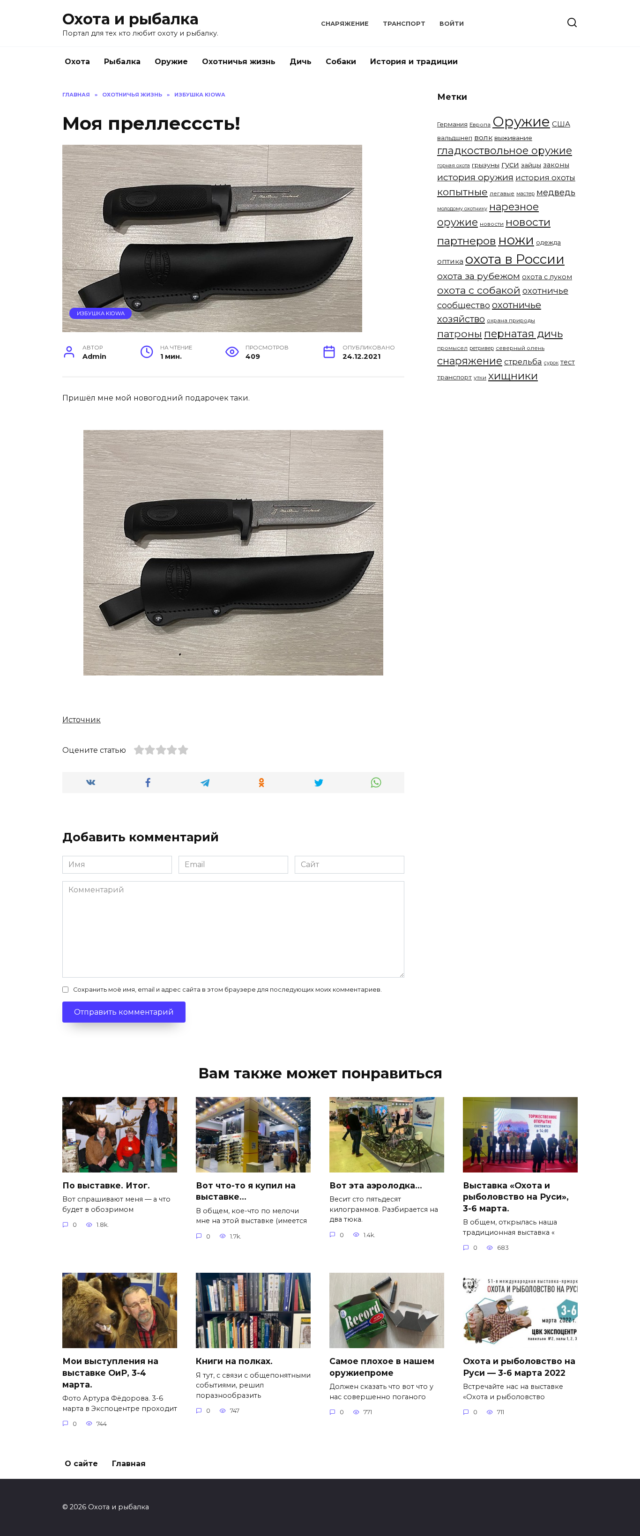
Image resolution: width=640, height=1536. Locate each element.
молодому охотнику (462, 209)
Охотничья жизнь (238, 61)
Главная (129, 1463)
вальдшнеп (454, 137)
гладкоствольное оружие (504, 150)
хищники (513, 375)
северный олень (520, 348)
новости (492, 224)
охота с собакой (479, 290)
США (561, 123)
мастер (525, 194)
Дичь (301, 61)
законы (556, 165)
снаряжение (469, 361)
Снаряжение (345, 23)
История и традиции (414, 61)
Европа (480, 124)
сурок (551, 363)
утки (480, 377)
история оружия (475, 177)
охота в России (515, 259)
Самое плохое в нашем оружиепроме (381, 1367)
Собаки (341, 61)
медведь (555, 192)
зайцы (531, 165)
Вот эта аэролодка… (375, 1185)
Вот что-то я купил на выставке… (246, 1191)
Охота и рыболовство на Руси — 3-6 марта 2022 (519, 1367)
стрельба (523, 361)
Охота (77, 61)
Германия (452, 124)
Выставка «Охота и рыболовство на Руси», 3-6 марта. (516, 1196)
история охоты (545, 177)
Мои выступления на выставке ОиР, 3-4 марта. (110, 1372)
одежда (548, 242)
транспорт (454, 377)
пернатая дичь (523, 333)
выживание (513, 137)
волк (483, 137)
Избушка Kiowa (101, 313)
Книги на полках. (234, 1361)
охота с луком (547, 277)
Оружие (171, 61)
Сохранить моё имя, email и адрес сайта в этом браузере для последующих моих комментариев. (227, 989)
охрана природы (511, 320)
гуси (510, 164)
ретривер (481, 348)
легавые (502, 193)
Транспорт (404, 23)
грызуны (485, 165)
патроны (459, 333)
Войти (451, 23)
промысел (452, 348)
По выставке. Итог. (106, 1185)
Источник (81, 719)
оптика (450, 261)
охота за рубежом (478, 276)
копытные (462, 192)
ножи (516, 240)
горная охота (453, 166)
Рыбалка (122, 61)
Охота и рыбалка (130, 19)
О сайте (81, 1463)
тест (567, 362)
